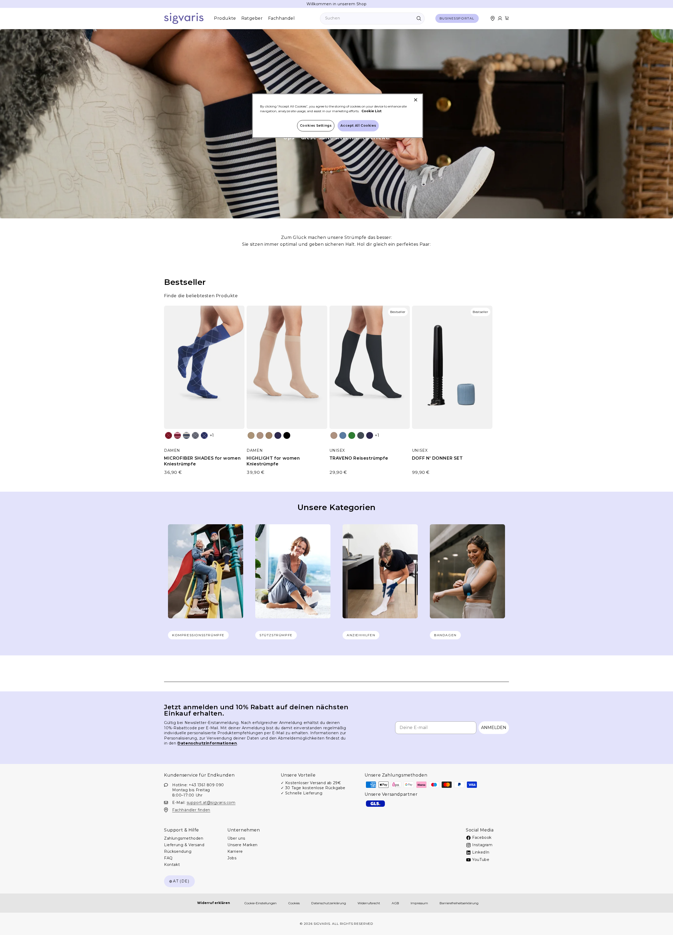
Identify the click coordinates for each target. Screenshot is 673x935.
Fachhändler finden (191, 809)
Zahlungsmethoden (183, 838)
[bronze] (269, 435)
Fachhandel (281, 18)
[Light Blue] (342, 435)
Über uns (236, 838)
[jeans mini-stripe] (186, 435)
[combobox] (372, 18)
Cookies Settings (316, 125)
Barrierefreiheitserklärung (459, 903)
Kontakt (172, 864)
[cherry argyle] (168, 435)
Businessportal (457, 18)
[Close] (415, 100)
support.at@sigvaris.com (211, 802)
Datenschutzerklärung (328, 903)
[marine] (277, 435)
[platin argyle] (195, 435)
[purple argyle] (204, 435)
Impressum (419, 903)
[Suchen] (419, 18)
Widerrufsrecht (369, 903)
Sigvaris (322, 924)
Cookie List (371, 111)
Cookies (294, 903)
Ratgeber (252, 18)
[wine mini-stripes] (177, 435)
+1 (212, 435)
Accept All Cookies (358, 125)
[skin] (251, 435)
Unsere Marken (242, 844)
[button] (507, 18)
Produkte (225, 18)
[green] (351, 435)
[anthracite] (360, 435)
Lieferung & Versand (184, 844)
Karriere (235, 851)
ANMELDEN (493, 727)
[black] (286, 435)
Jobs (231, 858)
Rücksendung (178, 851)
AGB (395, 903)
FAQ (168, 858)
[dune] (260, 435)
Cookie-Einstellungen (260, 903)
